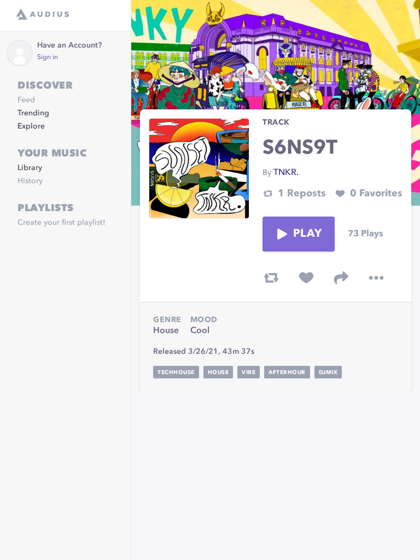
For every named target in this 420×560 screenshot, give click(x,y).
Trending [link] (33, 113)
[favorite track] (306, 278)
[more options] (376, 278)
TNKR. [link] (286, 172)
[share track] (341, 278)
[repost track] (271, 278)
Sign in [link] (47, 57)
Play (307, 234)
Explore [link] (31, 126)
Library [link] (30, 168)
